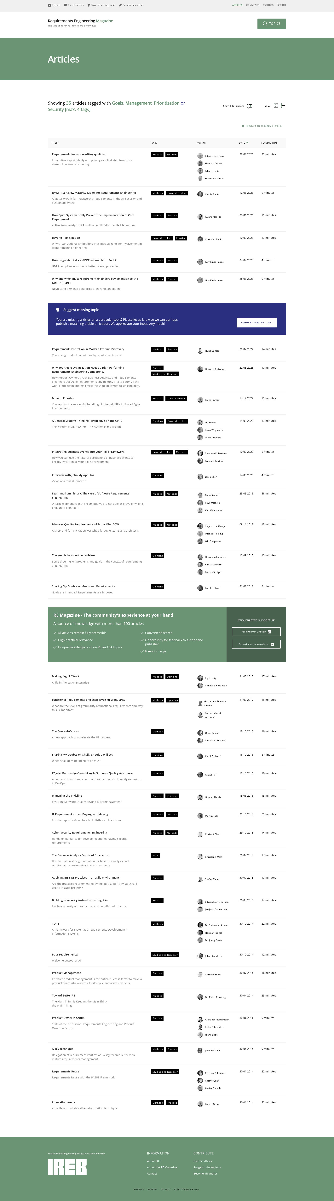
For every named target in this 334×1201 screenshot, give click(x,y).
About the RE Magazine (162, 1167)
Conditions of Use (186, 1189)
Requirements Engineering (80, 22)
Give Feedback (202, 1161)
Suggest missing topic (257, 322)
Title (54, 142)
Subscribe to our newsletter (254, 644)
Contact (152, 1173)
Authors (268, 4)
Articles (237, 4)
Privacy (166, 1189)
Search (282, 4)
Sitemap (139, 1189)
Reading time (269, 142)
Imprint (152, 1189)
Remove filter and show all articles (264, 125)
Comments (252, 4)
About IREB (154, 1161)
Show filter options (234, 105)
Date (242, 142)
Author (201, 142)
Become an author (205, 1173)
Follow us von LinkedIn (254, 631)
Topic (154, 142)
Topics (274, 23)
